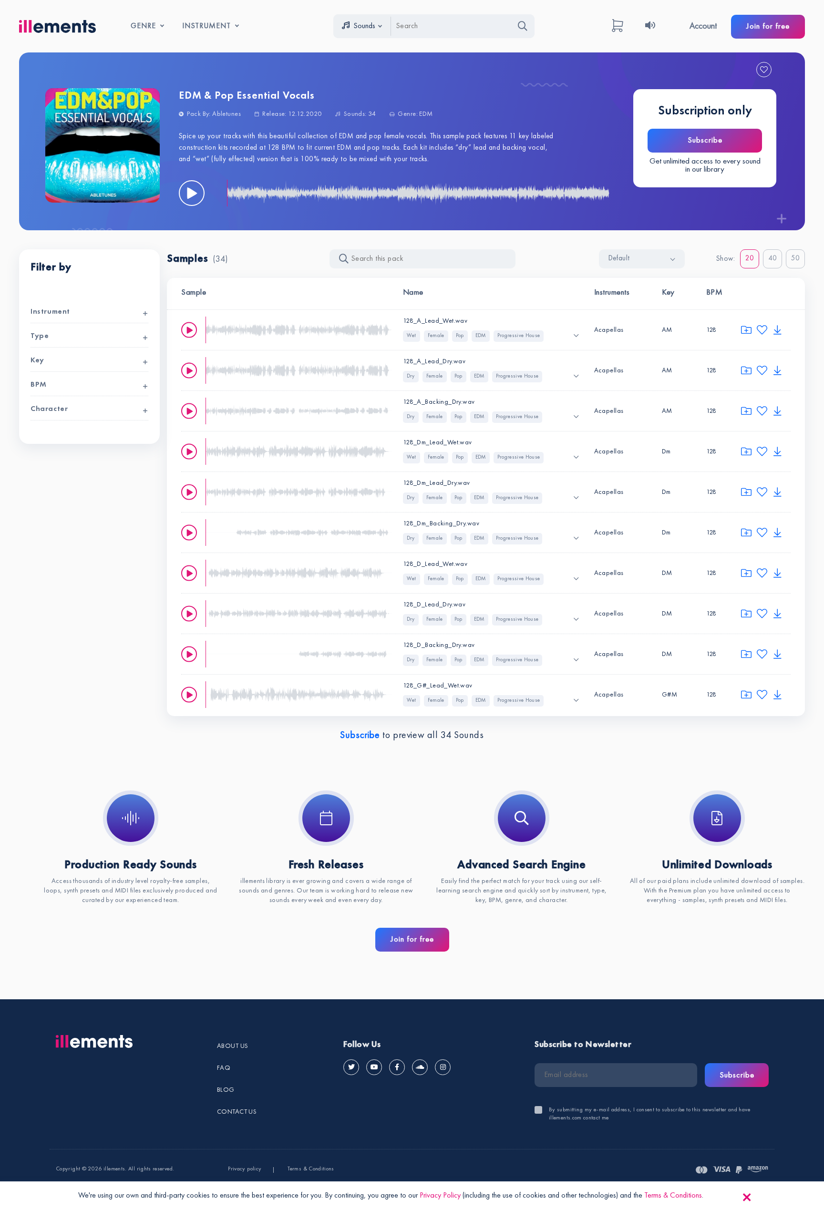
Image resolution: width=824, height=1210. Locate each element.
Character (49, 409)
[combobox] (642, 258)
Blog (226, 1090)
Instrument (206, 26)
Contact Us (237, 1111)
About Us (232, 1046)
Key (37, 360)
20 (749, 258)
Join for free (768, 26)
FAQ (223, 1068)
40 (772, 258)
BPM (39, 385)
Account (703, 26)
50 (795, 258)
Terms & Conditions (311, 1169)
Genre (143, 26)
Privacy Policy (440, 1196)
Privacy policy (244, 1169)
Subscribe (705, 140)
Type (40, 336)
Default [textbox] (619, 258)
